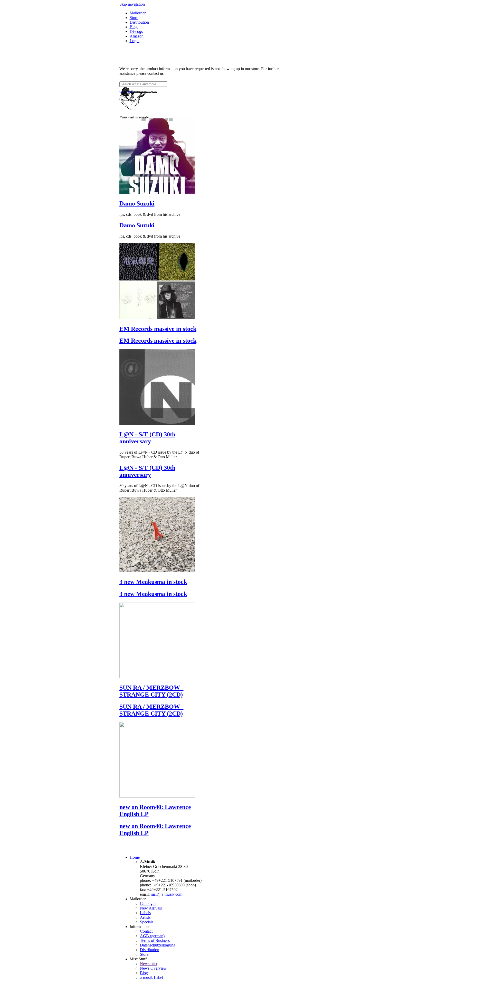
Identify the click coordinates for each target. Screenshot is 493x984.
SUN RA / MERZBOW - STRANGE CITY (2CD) (151, 691)
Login (134, 41)
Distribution (139, 22)
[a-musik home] (193, 79)
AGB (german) (152, 936)
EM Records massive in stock (157, 328)
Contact (146, 931)
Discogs (136, 31)
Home (135, 857)
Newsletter (148, 963)
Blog (134, 27)
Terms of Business (155, 940)
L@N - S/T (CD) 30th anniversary (147, 438)
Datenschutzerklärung (157, 945)
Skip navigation (132, 4)
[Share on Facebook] (121, 60)
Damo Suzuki (137, 203)
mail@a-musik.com (166, 894)
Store (134, 17)
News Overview (153, 968)
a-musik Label (151, 977)
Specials (146, 922)
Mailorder (138, 13)
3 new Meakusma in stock (153, 581)
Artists (145, 917)
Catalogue (148, 903)
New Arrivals (151, 908)
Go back (126, 91)
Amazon (137, 36)
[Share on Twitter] (127, 60)
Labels (145, 913)
